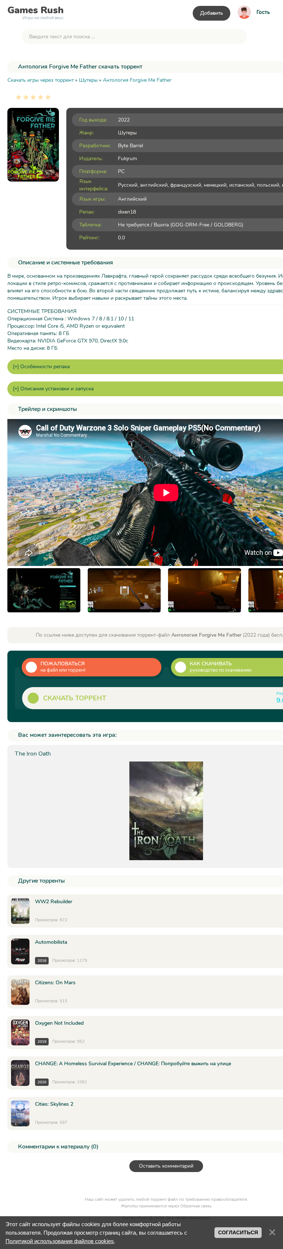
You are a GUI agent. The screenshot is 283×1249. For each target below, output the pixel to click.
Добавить (211, 13)
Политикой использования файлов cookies (60, 1241)
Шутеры (127, 132)
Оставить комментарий (166, 1165)
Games (35, 12)
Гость (263, 12)
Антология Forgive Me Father (137, 80)
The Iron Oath (33, 754)
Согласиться (238, 1232)
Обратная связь (196, 1206)
